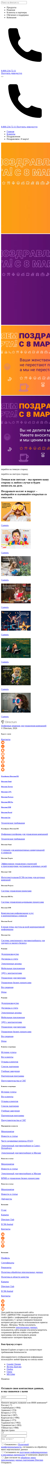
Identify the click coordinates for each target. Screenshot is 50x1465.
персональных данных (26, 1327)
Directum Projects (7, 797)
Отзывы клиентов (9, 1062)
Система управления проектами (16, 891)
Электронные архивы (11, 963)
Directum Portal (6, 812)
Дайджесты (6, 1199)
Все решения (7, 987)
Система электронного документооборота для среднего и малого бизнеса (23, 941)
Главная (10, 131)
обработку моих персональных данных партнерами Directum (22, 1458)
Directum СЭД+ (6, 792)
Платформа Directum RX (10, 776)
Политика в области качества (15, 1277)
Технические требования (13, 823)
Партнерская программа (12, 1076)
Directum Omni (6, 781)
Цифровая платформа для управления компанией (24, 834)
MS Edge (11, 1374)
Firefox (10, 1369)
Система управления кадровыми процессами (22, 902)
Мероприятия (7, 1131)
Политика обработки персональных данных (22, 1272)
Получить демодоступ (11, 73)
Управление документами (13, 978)
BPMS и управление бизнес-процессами (20, 1178)
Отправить (6, 1462)
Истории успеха (8, 1052)
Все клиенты (7, 1057)
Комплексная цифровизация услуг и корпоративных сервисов (17, 914)
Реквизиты (6, 1267)
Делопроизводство (10, 954)
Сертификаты (7, 1263)
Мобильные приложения (13, 968)
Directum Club (7, 1219)
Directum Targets (7, 786)
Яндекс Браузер (14, 1366)
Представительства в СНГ (13, 1081)
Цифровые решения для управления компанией (23, 726)
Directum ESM (6, 807)
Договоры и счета (9, 959)
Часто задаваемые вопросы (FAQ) (17, 1141)
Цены (4, 992)
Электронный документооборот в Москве (21, 1153)
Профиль (5, 1258)
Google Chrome (14, 1364)
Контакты (5, 739)
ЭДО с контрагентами (11, 973)
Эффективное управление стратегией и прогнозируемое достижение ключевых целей (24, 865)
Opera (9, 1372)
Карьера (5, 1215)
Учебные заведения (10, 1071)
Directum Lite (5, 817)
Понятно (5, 1379)
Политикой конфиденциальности (15, 1445)
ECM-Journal (7, 1224)
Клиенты (11, 134)
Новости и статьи (9, 1136)
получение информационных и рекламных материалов (24, 1453)
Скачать (5, 525)
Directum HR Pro (7, 802)
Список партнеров (10, 1066)
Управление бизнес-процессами (16, 982)
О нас (4, 1210)
